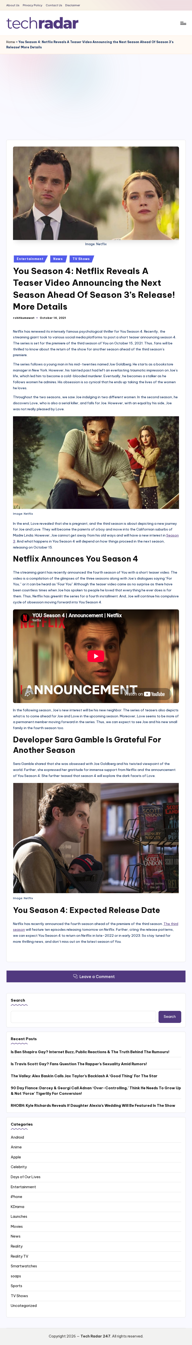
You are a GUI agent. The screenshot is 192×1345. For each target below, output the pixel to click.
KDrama (17, 1206)
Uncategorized (24, 1305)
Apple (16, 1157)
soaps (16, 1276)
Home (10, 42)
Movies (17, 1226)
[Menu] (183, 23)
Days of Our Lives (25, 1177)
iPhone (16, 1196)
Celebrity (19, 1167)
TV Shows (81, 259)
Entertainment (30, 259)
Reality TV (19, 1256)
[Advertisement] (96, 92)
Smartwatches (24, 1266)
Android (17, 1137)
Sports (16, 1286)
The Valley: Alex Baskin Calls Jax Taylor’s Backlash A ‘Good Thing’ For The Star (84, 1076)
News (58, 259)
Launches (19, 1216)
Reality (16, 1246)
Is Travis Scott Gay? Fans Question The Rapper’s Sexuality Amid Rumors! (79, 1064)
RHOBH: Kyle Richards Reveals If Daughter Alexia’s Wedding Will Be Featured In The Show (93, 1105)
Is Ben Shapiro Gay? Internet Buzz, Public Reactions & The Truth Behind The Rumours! (90, 1052)
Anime (16, 1147)
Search (18, 1000)
